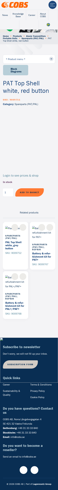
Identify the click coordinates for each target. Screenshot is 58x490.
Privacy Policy (37, 390)
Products (17, 36)
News (5, 15)
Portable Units (10, 38)
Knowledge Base (18, 15)
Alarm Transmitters (36, 36)
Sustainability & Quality (11, 392)
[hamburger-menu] (52, 4)
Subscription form (20, 364)
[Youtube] (23, 470)
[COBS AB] (14, 5)
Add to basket (29, 192)
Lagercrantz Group (42, 484)
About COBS (43, 15)
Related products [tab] (29, 212)
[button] (22, 227)
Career (31, 15)
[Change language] (48, 24)
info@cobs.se (17, 437)
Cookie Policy (37, 397)
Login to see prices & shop (21, 175)
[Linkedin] (34, 470)
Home (6, 36)
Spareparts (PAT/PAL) (33, 38)
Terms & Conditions (41, 384)
